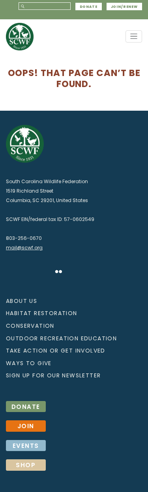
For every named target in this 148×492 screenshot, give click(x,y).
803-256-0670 (24, 238)
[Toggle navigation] (134, 36)
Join (25, 426)
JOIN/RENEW (124, 6)
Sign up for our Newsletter (53, 375)
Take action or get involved (55, 351)
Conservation (30, 326)
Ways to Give (29, 363)
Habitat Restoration (41, 313)
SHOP (26, 465)
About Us (21, 301)
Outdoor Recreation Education (61, 338)
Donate (88, 6)
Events (26, 446)
